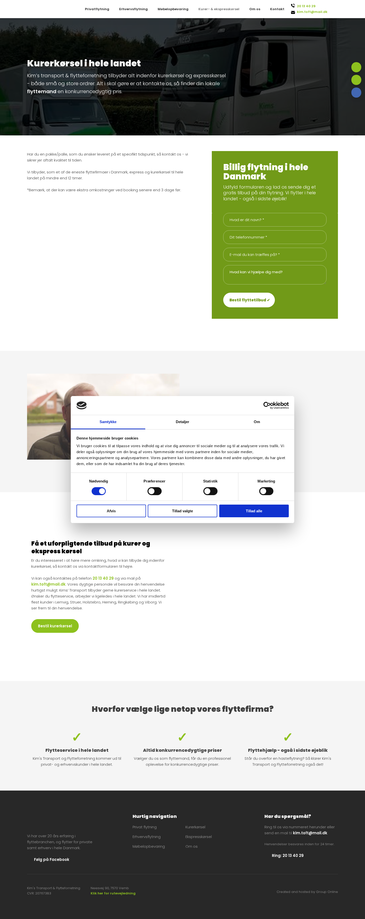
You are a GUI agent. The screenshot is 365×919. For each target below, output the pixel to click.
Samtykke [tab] (108, 422)
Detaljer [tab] (182, 422)
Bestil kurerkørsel (55, 626)
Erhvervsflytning (133, 9)
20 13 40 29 (306, 6)
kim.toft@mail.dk (312, 11)
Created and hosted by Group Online (307, 891)
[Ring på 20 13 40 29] (356, 67)
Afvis (111, 511)
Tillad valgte (182, 511)
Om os (254, 9)
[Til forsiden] (58, 820)
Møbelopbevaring (173, 9)
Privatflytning (97, 9)
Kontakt (277, 9)
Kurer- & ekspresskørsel (218, 9)
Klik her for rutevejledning (113, 893)
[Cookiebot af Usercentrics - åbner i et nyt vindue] (267, 405)
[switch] (154, 491)
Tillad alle (254, 511)
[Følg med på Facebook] (356, 92)
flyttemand (41, 91)
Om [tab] (257, 422)
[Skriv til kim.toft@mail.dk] (356, 80)
